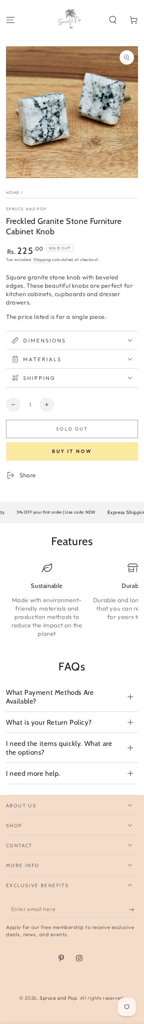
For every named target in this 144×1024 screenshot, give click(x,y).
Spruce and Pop (26, 209)
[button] (112, 20)
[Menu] (10, 20)
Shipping (42, 259)
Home (13, 192)
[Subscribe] (133, 909)
